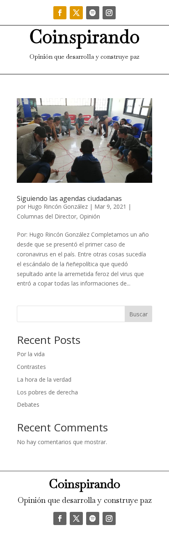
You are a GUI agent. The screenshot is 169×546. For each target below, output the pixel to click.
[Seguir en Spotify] (92, 12)
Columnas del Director (46, 216)
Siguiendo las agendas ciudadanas (69, 198)
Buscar (138, 314)
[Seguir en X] (76, 12)
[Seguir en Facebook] (59, 12)
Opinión (90, 216)
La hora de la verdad (44, 379)
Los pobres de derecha (47, 392)
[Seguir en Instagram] (109, 12)
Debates (28, 404)
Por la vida (31, 354)
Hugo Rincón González (57, 206)
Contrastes (31, 367)
